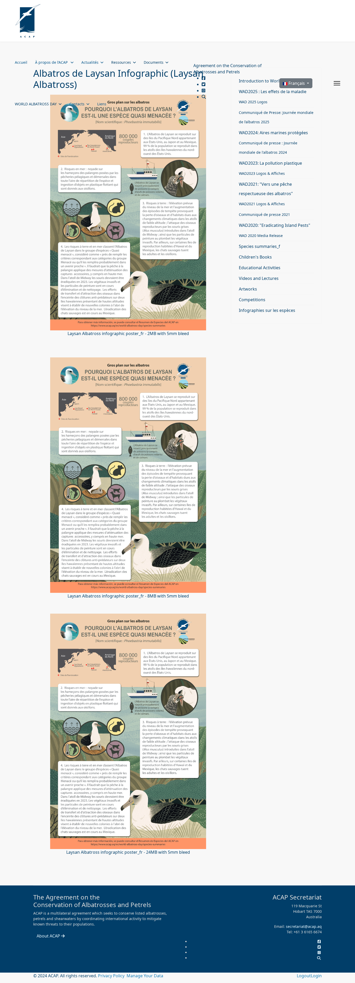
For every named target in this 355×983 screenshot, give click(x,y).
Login (316, 976)
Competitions (252, 300)
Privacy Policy (112, 976)
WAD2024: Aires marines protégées (273, 133)
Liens (101, 103)
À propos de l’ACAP (52, 62)
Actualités (89, 62)
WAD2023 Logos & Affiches (262, 173)
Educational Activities (259, 268)
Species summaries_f (259, 246)
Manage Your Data (145, 976)
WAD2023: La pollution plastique (270, 163)
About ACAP (49, 936)
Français (296, 83)
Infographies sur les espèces (267, 310)
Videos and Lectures (259, 278)
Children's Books (255, 257)
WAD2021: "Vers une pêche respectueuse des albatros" (266, 188)
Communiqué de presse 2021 (264, 214)
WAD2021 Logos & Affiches (262, 203)
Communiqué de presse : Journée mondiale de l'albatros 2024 (268, 147)
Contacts (76, 103)
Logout (304, 976)
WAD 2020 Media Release (261, 235)
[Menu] (337, 83)
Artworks (248, 289)
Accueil (21, 62)
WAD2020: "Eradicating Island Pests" (274, 225)
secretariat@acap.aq (304, 926)
